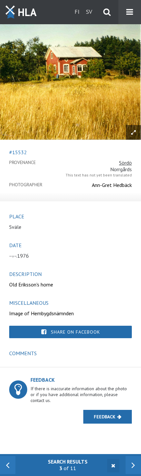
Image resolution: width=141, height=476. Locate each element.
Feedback (104, 417)
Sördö (125, 162)
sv (89, 11)
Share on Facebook (75, 332)
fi (76, 11)
